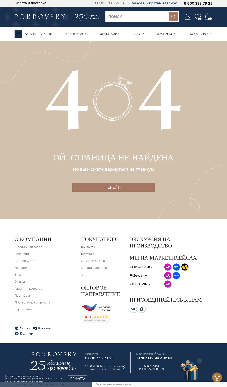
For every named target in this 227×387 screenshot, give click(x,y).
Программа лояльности (32, 302)
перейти (114, 187)
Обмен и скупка (93, 261)
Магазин (87, 254)
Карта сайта (23, 309)
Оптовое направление (96, 291)
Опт (84, 274)
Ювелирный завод (28, 247)
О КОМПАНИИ (33, 239)
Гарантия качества (28, 288)
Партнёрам (23, 295)
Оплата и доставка (30, 3)
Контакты (88, 247)
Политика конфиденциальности (114, 384)
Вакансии (22, 254)
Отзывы (20, 281)
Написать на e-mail (153, 358)
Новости (21, 267)
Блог (18, 274)
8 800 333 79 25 (198, 3)
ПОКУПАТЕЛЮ (96, 239)
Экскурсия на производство (151, 242)
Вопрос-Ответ (25, 261)
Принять (77, 378)
